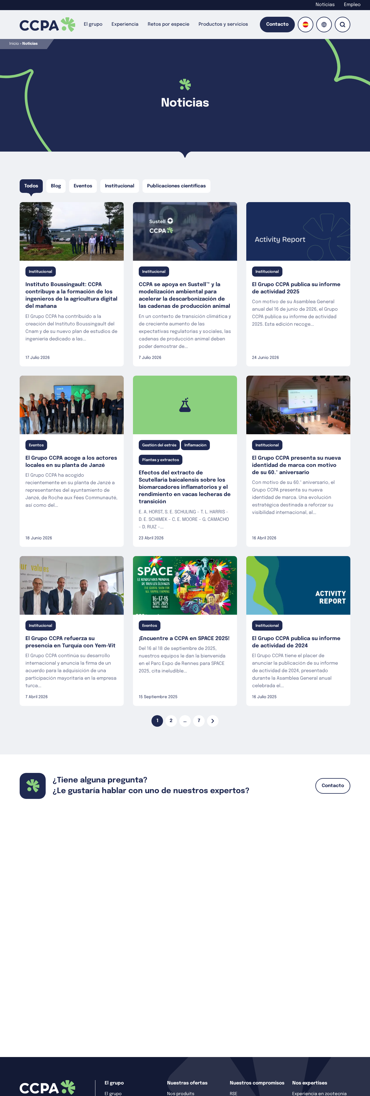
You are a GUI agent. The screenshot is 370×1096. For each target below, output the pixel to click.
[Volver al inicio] (47, 24)
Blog (56, 186)
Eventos (83, 186)
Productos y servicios (223, 24)
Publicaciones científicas (176, 186)
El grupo (93, 24)
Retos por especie (168, 24)
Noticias (325, 4)
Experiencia (125, 24)
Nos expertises (309, 1083)
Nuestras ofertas (187, 1083)
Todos (31, 186)
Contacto (277, 24)
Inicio (14, 44)
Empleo (352, 4)
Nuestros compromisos (257, 1083)
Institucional (119, 186)
